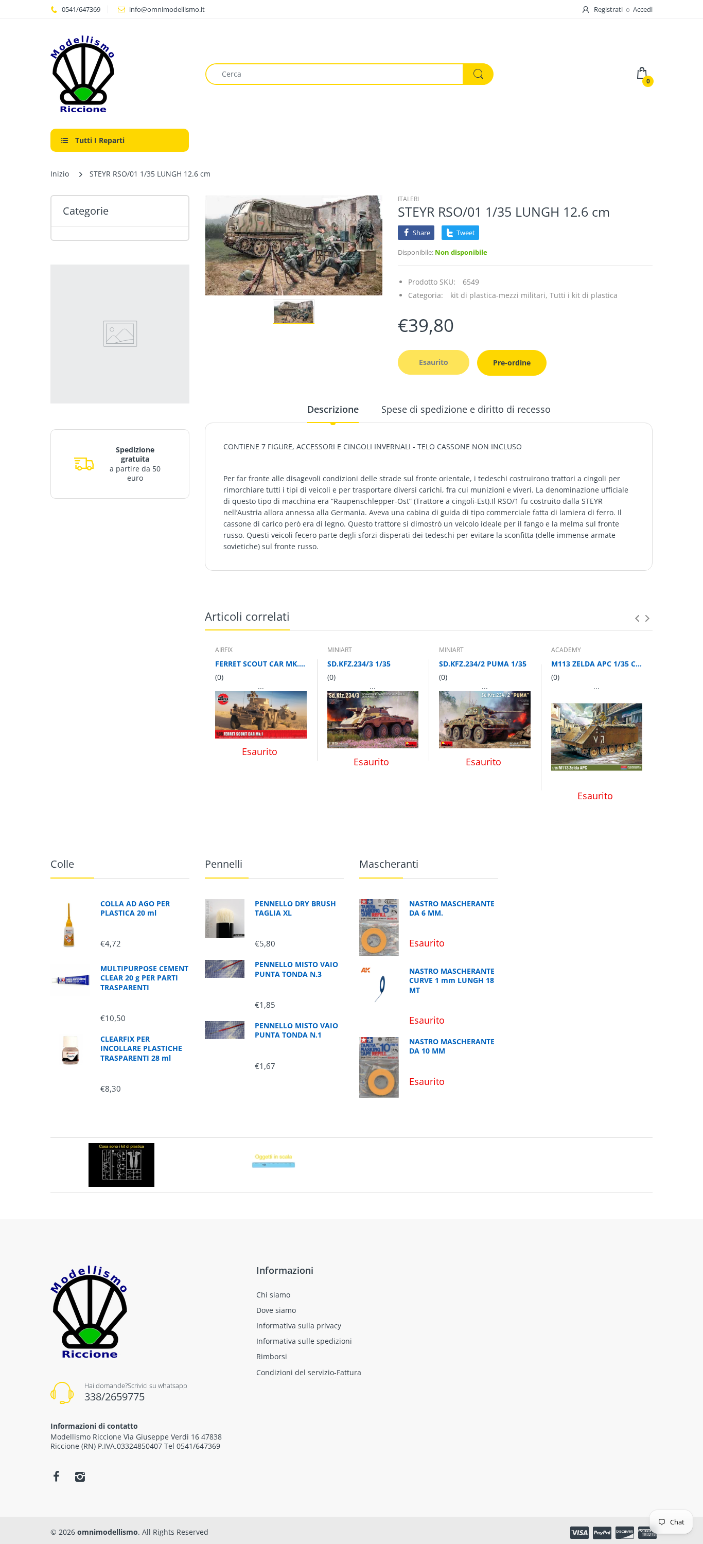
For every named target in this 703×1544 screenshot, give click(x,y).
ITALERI (408, 199)
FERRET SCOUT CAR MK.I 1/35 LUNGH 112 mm (261, 664)
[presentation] (637, 618)
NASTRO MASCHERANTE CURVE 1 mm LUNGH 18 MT (452, 980)
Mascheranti (388, 864)
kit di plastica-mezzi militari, (499, 295)
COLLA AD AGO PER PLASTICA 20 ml (135, 908)
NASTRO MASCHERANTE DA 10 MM (452, 1046)
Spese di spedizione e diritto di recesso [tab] (466, 409)
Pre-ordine (512, 362)
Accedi (643, 9)
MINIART (339, 649)
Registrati (608, 9)
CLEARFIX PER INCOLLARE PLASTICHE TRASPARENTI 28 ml (141, 1048)
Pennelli (223, 864)
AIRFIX (224, 649)
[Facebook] (56, 1476)
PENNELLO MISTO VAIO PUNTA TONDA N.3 (296, 969)
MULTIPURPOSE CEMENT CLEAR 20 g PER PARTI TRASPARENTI (144, 978)
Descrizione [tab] (333, 409)
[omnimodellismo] (120, 74)
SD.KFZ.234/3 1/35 (359, 664)
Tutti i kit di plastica (584, 295)
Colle (62, 864)
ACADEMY (566, 649)
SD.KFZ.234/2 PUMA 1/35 (482, 664)
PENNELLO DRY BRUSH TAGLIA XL (295, 908)
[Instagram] (79, 1476)
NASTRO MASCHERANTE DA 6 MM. (452, 908)
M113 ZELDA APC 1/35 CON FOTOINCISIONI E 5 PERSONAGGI (597, 664)
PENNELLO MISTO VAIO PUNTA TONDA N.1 (296, 1030)
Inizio (59, 174)
